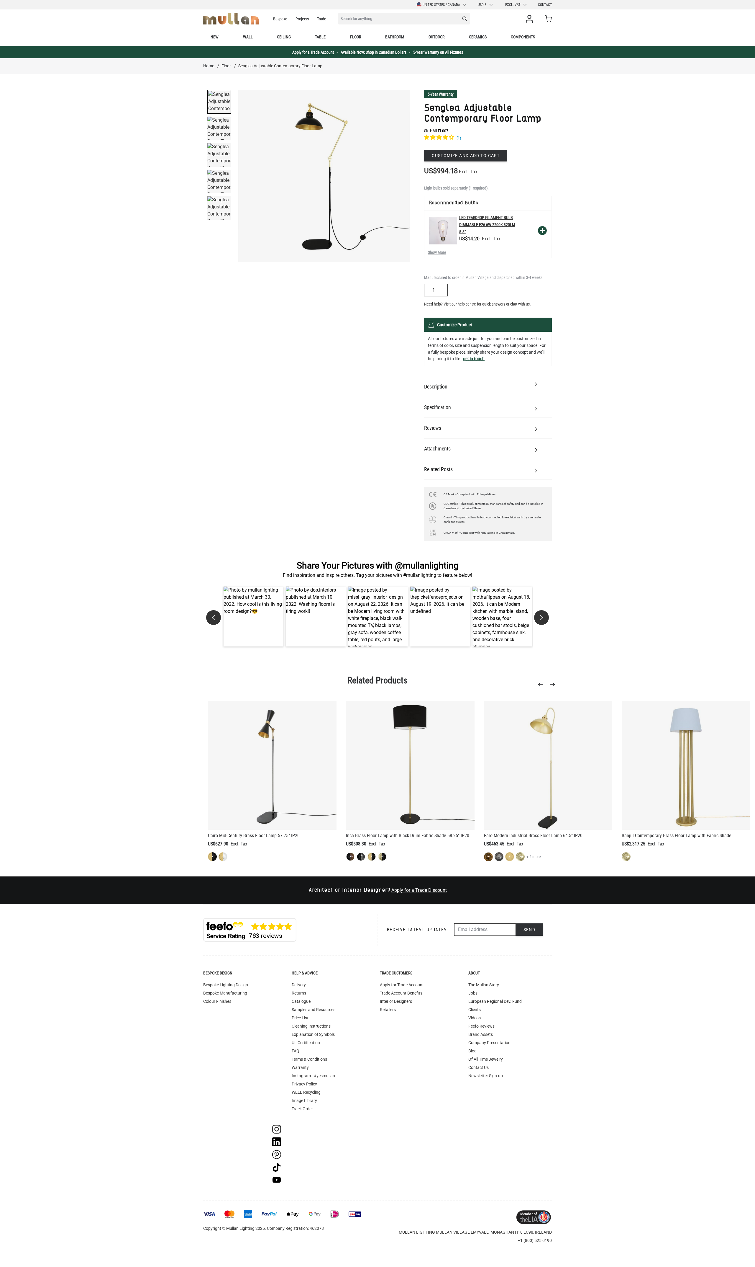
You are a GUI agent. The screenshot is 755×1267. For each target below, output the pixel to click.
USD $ (482, 5)
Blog (472, 1051)
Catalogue (301, 1001)
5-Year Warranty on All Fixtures (438, 52)
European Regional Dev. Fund (495, 1001)
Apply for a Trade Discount (419, 890)
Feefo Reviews (481, 1026)
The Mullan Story (483, 984)
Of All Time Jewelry (485, 1059)
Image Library (304, 1100)
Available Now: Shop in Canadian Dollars (373, 52)
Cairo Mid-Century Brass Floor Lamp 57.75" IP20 (254, 835)
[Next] (554, 684)
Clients (474, 1009)
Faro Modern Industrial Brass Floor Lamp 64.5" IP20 (533, 835)
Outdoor (436, 37)
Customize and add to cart (466, 155)
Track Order (302, 1108)
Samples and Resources (313, 1009)
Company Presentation (489, 1042)
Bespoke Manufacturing (225, 993)
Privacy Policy (304, 1084)
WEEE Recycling (306, 1092)
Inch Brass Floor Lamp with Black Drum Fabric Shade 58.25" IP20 (407, 835)
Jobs (472, 993)
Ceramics (478, 37)
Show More (437, 252)
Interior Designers (396, 1001)
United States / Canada (441, 5)
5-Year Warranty (441, 94)
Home (208, 65)
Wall (248, 37)
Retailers (388, 1009)
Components (523, 37)
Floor (355, 37)
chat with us (520, 304)
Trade (321, 19)
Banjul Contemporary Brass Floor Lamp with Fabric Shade (676, 835)
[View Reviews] (488, 138)
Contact (545, 5)
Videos (474, 1017)
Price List (300, 1017)
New (215, 37)
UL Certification (306, 1042)
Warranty (300, 1067)
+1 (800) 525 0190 (535, 1240)
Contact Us (478, 1067)
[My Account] (530, 19)
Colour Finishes (217, 1001)
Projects (302, 19)
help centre (467, 304)
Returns (299, 993)
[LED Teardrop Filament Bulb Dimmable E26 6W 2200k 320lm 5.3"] (443, 230)
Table (320, 37)
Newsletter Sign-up (485, 1075)
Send (529, 929)
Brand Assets (480, 1034)
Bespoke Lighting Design (225, 984)
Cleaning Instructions (311, 1026)
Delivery (299, 984)
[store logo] (231, 19)
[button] (253, 616)
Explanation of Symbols (313, 1034)
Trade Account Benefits (401, 993)
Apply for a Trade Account (313, 52)
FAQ (295, 1051)
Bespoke (280, 19)
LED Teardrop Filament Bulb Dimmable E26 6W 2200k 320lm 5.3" (487, 224)
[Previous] (542, 684)
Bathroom (394, 37)
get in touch (474, 358)
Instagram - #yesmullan (313, 1075)
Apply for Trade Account (402, 984)
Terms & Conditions (309, 1059)
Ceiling (284, 37)
